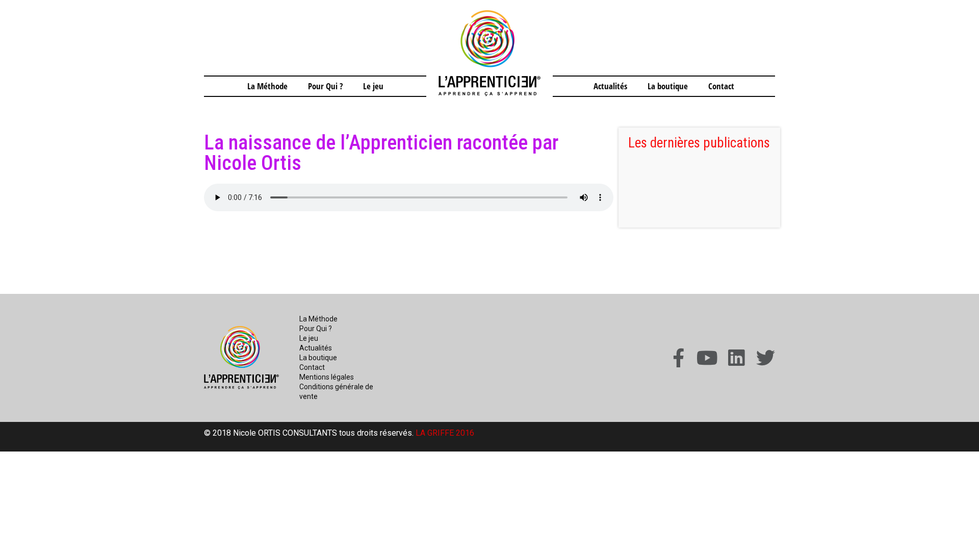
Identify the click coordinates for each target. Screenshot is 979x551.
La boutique (668, 86)
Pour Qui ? (325, 86)
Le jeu (373, 86)
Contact (721, 86)
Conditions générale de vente (336, 391)
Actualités (610, 86)
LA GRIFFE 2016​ (445, 433)
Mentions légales (326, 377)
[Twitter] (765, 357)
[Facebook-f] (678, 357)
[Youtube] (707, 357)
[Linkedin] (736, 357)
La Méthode (267, 86)
